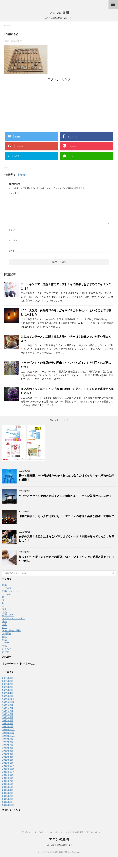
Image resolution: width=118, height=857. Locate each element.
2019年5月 (7, 750)
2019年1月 (7, 763)
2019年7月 (7, 744)
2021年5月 (7, 690)
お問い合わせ (25, 832)
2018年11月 (8, 769)
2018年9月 (7, 775)
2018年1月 (7, 799)
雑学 (4, 585)
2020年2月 (7, 723)
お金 (4, 624)
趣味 (4, 621)
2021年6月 (7, 687)
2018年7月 (7, 781)
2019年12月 (8, 729)
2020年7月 (7, 708)
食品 (4, 612)
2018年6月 (7, 784)
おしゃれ (6, 594)
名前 (12, 230)
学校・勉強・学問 (11, 630)
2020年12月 (8, 699)
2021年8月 (7, 681)
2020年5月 (7, 714)
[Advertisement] (59, 101)
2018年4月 (7, 790)
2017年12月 (8, 802)
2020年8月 (7, 705)
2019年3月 (7, 757)
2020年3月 (7, 720)
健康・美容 (8, 615)
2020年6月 (7, 711)
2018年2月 (7, 796)
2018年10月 (8, 772)
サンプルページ (40, 832)
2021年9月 (7, 678)
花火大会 (6, 609)
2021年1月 (7, 696)
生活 (4, 627)
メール (13, 240)
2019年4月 (7, 754)
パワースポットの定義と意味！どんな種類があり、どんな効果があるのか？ (65, 495)
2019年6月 (7, 747)
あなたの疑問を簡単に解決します (59, 845)
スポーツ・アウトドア (13, 618)
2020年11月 (8, 702)
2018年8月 (7, 778)
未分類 (5, 651)
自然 (4, 636)
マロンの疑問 (59, 13)
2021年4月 (7, 693)
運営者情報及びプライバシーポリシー (87, 832)
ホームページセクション (59, 832)
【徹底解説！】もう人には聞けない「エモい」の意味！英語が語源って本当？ (66, 516)
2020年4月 (7, 717)
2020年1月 (7, 726)
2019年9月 (7, 738)
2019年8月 (7, 741)
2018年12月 (8, 766)
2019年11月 (8, 732)
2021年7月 (7, 684)
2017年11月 (8, 805)
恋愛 (4, 639)
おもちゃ (6, 648)
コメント (14, 193)
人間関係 (6, 633)
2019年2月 (7, 760)
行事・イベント (10, 591)
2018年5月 (7, 787)
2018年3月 (7, 793)
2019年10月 (8, 735)
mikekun (21, 174)
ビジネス (6, 588)
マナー (5, 642)
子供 (4, 645)
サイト (12, 250)
